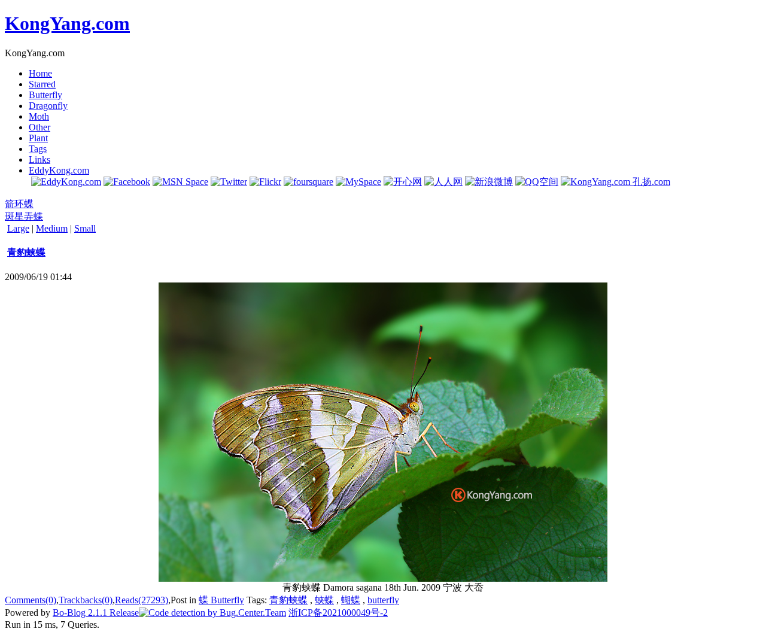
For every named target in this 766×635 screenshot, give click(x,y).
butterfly (383, 600)
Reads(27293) (141, 600)
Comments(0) (30, 600)
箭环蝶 (19, 204)
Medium (52, 228)
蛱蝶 (324, 600)
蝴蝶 (350, 600)
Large (18, 228)
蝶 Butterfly (221, 600)
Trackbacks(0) (86, 600)
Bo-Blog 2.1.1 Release (96, 612)
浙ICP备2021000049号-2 (338, 612)
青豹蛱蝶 (26, 252)
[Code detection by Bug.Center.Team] (212, 612)
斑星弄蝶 (24, 216)
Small (85, 228)
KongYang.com (67, 23)
